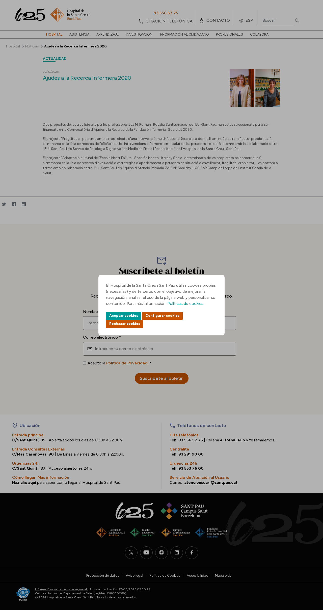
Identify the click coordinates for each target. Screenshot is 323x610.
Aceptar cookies (123, 315)
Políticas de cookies (185, 303)
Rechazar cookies (124, 324)
